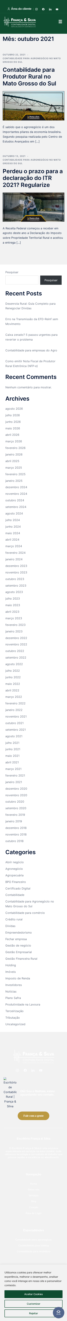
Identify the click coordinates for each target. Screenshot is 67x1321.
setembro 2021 (15, 729)
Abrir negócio (14, 862)
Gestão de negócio (18, 945)
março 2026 (13, 441)
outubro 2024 (14, 500)
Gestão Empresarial (18, 952)
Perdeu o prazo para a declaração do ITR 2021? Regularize (33, 178)
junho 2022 (13, 677)
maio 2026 (12, 428)
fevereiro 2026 (15, 448)
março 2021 (13, 769)
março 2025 (13, 467)
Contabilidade (14, 895)
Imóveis (10, 972)
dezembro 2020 (16, 788)
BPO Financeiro (15, 882)
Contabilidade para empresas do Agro (31, 350)
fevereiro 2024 (15, 552)
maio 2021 (12, 755)
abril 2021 (12, 762)
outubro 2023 (14, 579)
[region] (33, 1293)
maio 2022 (12, 684)
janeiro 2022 (14, 710)
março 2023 (13, 618)
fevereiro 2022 (15, 703)
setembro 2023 (15, 585)
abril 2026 (12, 434)
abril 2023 (12, 611)
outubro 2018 (14, 841)
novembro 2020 (16, 795)
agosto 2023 (14, 592)
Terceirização (14, 1011)
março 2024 (13, 546)
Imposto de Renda (17, 978)
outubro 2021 (14, 723)
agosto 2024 (14, 513)
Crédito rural (14, 919)
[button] (60, 21)
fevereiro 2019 (15, 814)
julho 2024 (12, 520)
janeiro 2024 (14, 559)
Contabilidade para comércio (25, 913)
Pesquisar (11, 272)
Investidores (13, 985)
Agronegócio (14, 868)
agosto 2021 (13, 736)
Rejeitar (33, 1313)
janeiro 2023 (14, 631)
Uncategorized (15, 1024)
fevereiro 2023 (15, 625)
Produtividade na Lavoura (22, 1004)
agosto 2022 (14, 664)
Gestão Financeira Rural (21, 958)
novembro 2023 (16, 572)
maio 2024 (12, 533)
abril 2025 (12, 461)
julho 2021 (12, 743)
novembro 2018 (16, 834)
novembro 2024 (16, 493)
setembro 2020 (15, 808)
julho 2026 (12, 415)
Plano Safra (13, 998)
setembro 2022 (15, 657)
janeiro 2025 (14, 480)
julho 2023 (12, 598)
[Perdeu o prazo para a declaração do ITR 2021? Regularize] (33, 207)
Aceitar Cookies (33, 1294)
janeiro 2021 (13, 782)
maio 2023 (12, 605)
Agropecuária (14, 875)
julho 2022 (12, 670)
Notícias (10, 991)
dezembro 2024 (16, 487)
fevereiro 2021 (15, 775)
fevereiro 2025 (15, 474)
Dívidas (10, 926)
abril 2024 (12, 539)
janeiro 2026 (14, 454)
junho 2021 (12, 749)
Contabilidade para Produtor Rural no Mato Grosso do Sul (29, 76)
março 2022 (13, 697)
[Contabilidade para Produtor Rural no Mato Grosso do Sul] (33, 105)
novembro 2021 (16, 716)
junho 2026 (13, 422)
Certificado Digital (17, 888)
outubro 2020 (14, 801)
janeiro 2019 (13, 821)
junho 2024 (13, 526)
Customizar (33, 1303)
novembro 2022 (16, 644)
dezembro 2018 (16, 828)
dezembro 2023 (16, 566)
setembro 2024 (15, 507)
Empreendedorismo (18, 932)
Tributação (12, 1017)
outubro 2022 (14, 651)
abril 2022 (12, 690)
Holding (10, 965)
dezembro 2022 (16, 638)
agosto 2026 (14, 408)
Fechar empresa (16, 939)
